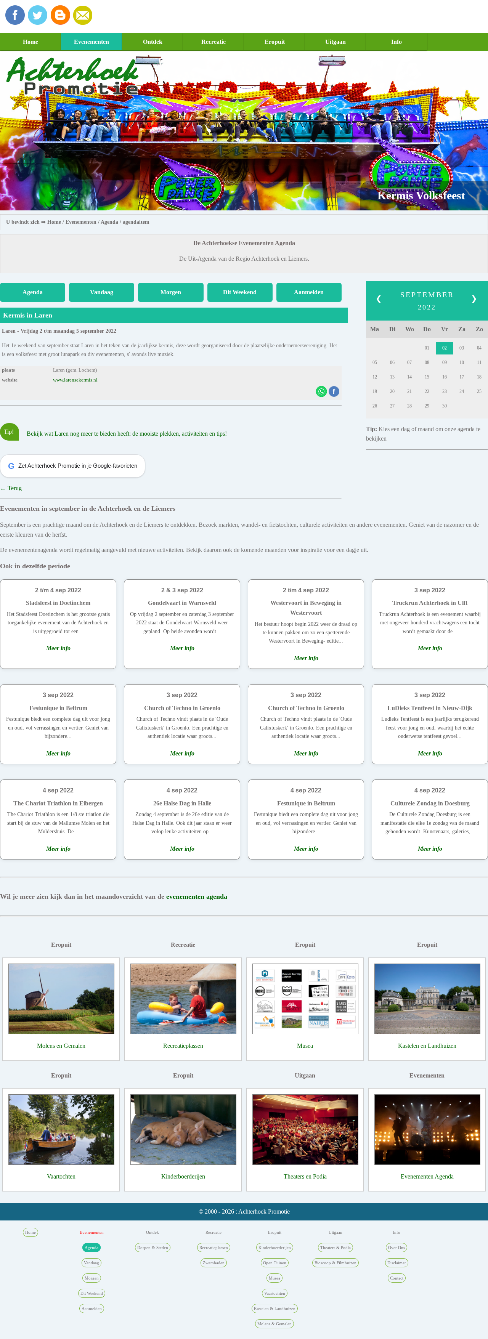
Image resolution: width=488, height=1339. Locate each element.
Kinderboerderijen (183, 1176)
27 (392, 406)
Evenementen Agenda (427, 1176)
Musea (305, 1045)
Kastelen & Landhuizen (274, 1308)
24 (461, 391)
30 (444, 406)
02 (444, 348)
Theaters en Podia (305, 1176)
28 (409, 406)
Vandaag (101, 292)
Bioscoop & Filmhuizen (335, 1262)
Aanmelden (309, 292)
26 (374, 406)
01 (427, 348)
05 (374, 362)
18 (479, 377)
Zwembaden (214, 1262)
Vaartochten (61, 1176)
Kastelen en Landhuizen (427, 1045)
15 (427, 377)
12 (374, 377)
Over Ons (396, 1247)
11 (479, 362)
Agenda (109, 222)
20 (392, 391)
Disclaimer (396, 1262)
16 (444, 377)
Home (30, 41)
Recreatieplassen (183, 1045)
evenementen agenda (196, 896)
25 (479, 391)
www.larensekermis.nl (75, 380)
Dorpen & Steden (152, 1247)
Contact (396, 1278)
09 (444, 362)
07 (409, 362)
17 (461, 377)
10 (461, 362)
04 (479, 348)
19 (374, 391)
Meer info (58, 648)
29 (427, 406)
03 (461, 348)
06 (392, 362)
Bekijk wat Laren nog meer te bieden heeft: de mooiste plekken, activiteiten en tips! (127, 433)
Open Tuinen (274, 1262)
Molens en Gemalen (61, 1045)
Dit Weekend (240, 292)
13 (392, 377)
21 (409, 391)
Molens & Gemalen (274, 1323)
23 (444, 391)
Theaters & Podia (335, 1247)
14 (409, 377)
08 (427, 362)
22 (427, 391)
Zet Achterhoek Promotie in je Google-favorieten (72, 466)
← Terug (11, 488)
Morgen (171, 292)
